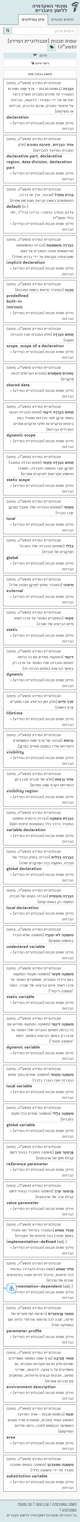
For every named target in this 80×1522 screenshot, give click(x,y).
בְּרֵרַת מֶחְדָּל (64, 194)
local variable (19, 1086)
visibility (15, 752)
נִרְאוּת (69, 740)
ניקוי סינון (41, 63)
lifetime (14, 713)
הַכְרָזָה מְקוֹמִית (61, 896)
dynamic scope (21, 435)
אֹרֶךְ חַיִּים (66, 701)
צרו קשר (42, 1503)
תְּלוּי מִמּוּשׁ (65, 1269)
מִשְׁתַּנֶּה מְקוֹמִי (62, 1074)
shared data (18, 385)
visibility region (22, 791)
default (13, 206)
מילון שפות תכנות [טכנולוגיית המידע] (43, 123)
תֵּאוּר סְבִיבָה (64, 1358)
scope (12, 346)
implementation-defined (31, 1241)
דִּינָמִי (69, 657)
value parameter (22, 1202)
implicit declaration (25, 262)
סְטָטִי (69, 618)
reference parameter (27, 1164)
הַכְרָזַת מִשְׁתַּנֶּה (62, 818)
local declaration (22, 907)
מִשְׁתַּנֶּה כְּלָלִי (63, 1113)
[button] (10, 1288)
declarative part (22, 156)
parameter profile (24, 1331)
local (10, 518)
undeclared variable (25, 946)
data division (34, 161)
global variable (20, 1125)
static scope (18, 479)
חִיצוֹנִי (68, 584)
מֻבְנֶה (69, 289)
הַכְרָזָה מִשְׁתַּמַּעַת (60, 245)
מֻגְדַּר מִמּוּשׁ (64, 1230)
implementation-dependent (34, 1286)
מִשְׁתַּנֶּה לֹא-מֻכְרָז (59, 934)
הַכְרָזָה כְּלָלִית (62, 857)
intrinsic (14, 307)
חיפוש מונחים (62, 19)
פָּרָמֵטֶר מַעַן (64, 1152)
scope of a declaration (42, 346)
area (10, 1437)
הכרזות (68, 128)
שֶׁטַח (70, 1414)
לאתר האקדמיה (64, 1503)
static (12, 629)
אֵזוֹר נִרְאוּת (64, 779)
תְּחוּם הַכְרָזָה (63, 334)
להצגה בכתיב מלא (40, 74)
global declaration (24, 868)
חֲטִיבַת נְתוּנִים (38, 144)
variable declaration (26, 829)
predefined (17, 295)
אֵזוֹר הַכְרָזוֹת (63, 144)
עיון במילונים (33, 19)
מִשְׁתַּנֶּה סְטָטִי (62, 974)
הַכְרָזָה (68, 88)
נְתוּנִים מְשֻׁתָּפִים (61, 373)
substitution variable (27, 1476)
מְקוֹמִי (69, 507)
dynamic (14, 674)
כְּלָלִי (70, 546)
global (12, 557)
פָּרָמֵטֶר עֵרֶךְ (64, 1191)
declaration (17, 117)
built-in (14, 301)
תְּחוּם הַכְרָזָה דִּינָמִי (58, 412)
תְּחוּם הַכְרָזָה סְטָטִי (58, 462)
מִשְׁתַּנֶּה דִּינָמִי (62, 1024)
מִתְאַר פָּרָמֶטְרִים (61, 1313)
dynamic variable (23, 1047)
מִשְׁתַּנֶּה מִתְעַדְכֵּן (60, 1464)
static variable (20, 996)
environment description (31, 1386)
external (14, 590)
